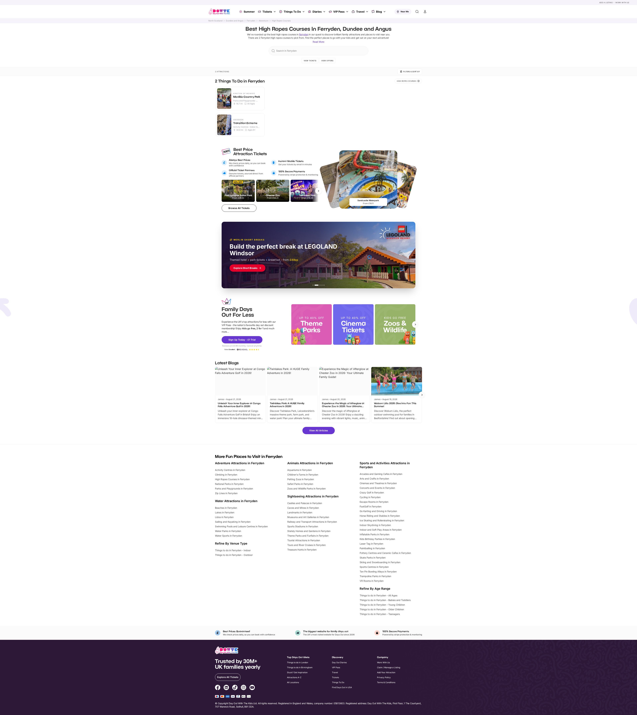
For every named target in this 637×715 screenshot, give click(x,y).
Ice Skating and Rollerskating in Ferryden (382, 520)
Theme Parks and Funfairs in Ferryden (307, 535)
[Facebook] (217, 688)
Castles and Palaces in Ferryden (304, 503)
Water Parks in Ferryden (228, 531)
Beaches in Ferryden (226, 507)
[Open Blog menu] (385, 12)
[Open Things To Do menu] (304, 12)
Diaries (317, 11)
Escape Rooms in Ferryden (374, 501)
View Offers (327, 61)
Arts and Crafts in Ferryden (374, 478)
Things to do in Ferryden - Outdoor (234, 555)
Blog (379, 11)
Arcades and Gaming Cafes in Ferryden (381, 474)
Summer (249, 11)
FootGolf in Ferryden (370, 506)
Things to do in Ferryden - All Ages (378, 595)
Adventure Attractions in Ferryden (239, 463)
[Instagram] (243, 688)
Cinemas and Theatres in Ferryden (378, 483)
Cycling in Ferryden (370, 497)
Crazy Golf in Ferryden (372, 492)
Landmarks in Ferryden (299, 512)
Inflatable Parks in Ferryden (374, 534)
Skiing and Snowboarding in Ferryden (380, 562)
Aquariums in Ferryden (299, 470)
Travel (360, 11)
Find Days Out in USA (342, 687)
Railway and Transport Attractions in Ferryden (312, 521)
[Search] (417, 11)
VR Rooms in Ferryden (372, 580)
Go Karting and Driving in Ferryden (378, 511)
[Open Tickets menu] (275, 12)
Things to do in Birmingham (300, 667)
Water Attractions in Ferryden (236, 501)
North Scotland (215, 21)
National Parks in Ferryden (229, 483)
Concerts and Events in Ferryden (377, 487)
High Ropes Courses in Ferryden (232, 479)
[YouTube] (252, 688)
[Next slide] (415, 324)
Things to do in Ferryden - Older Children (382, 609)
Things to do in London (297, 662)
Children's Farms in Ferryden (302, 474)
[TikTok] (235, 688)
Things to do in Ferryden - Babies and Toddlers (385, 600)
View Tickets (310, 61)
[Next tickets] (318, 191)
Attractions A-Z (294, 677)
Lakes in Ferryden (224, 512)
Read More (318, 41)
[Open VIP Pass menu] (347, 12)
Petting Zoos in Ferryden (300, 479)
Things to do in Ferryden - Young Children (382, 604)
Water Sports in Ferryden (228, 535)
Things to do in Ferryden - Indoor (233, 550)
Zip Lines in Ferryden (226, 493)
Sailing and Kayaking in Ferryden (232, 521)
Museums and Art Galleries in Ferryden (308, 517)
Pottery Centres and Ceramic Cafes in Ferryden (385, 553)
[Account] (425, 11)
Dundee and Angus (234, 21)
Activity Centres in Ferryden (230, 470)
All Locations (293, 682)
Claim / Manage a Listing (388, 667)
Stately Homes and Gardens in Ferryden (308, 531)
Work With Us (622, 2)
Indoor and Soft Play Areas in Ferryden (381, 529)
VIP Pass (339, 11)
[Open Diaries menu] (324, 12)
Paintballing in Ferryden (372, 548)
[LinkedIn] (226, 688)
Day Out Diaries (339, 662)
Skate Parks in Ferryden (373, 557)
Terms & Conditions (386, 682)
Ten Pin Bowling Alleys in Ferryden (378, 571)
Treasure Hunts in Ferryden (302, 549)
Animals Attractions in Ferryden (310, 463)
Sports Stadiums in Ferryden (302, 526)
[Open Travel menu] (367, 12)
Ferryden (251, 21)
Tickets (267, 11)
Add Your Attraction (386, 672)
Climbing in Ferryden (226, 474)
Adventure (263, 21)
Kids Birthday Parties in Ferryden (377, 539)
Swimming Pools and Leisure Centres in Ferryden (241, 526)
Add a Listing (606, 2)
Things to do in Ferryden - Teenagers (380, 614)
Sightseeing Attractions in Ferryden (313, 496)
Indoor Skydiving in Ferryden (375, 525)
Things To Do (292, 11)
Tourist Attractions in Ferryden (303, 540)
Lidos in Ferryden (224, 517)
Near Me (405, 11)
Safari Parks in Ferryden (300, 483)
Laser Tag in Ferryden (371, 543)
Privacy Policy (384, 677)
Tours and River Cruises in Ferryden (306, 545)
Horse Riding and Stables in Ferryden (380, 515)
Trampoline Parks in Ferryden (375, 576)
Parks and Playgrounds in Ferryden (234, 488)
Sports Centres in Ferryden (374, 566)
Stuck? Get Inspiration (297, 672)
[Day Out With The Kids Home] (219, 11)
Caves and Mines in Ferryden (303, 507)
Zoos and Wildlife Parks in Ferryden (306, 488)
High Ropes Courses (281, 21)
